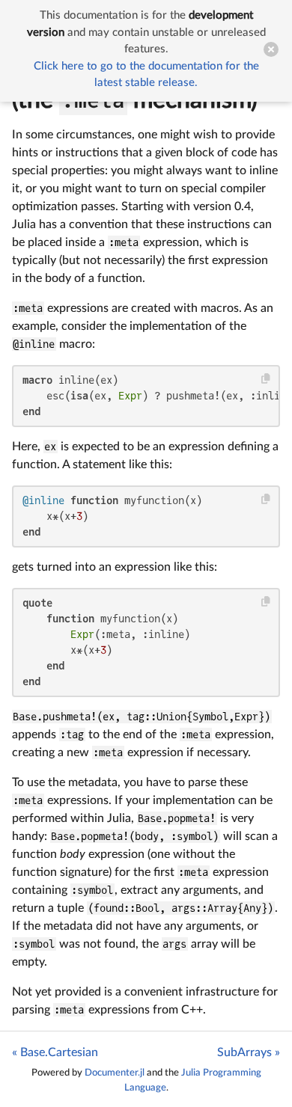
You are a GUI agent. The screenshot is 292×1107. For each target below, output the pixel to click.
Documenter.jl (115, 1072)
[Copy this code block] (266, 379)
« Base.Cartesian (55, 1052)
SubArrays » (248, 1052)
